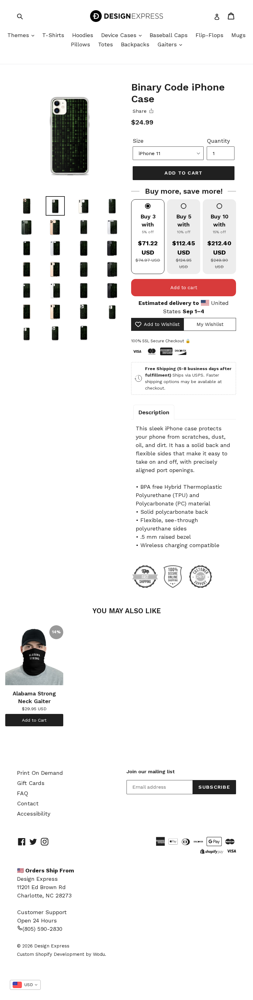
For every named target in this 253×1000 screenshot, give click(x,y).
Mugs (238, 35)
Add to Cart (34, 720)
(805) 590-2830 (42, 929)
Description (153, 412)
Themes (19, 35)
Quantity (218, 140)
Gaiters (168, 44)
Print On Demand (40, 773)
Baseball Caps (169, 35)
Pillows (80, 44)
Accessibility (33, 813)
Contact (28, 803)
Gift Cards (30, 783)
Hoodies (82, 35)
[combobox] (25, 985)
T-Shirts (53, 35)
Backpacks (135, 44)
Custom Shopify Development (50, 954)
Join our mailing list (150, 771)
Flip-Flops (209, 35)
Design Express (51, 946)
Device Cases (119, 35)
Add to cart (183, 287)
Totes (105, 44)
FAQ (22, 793)
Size (138, 140)
